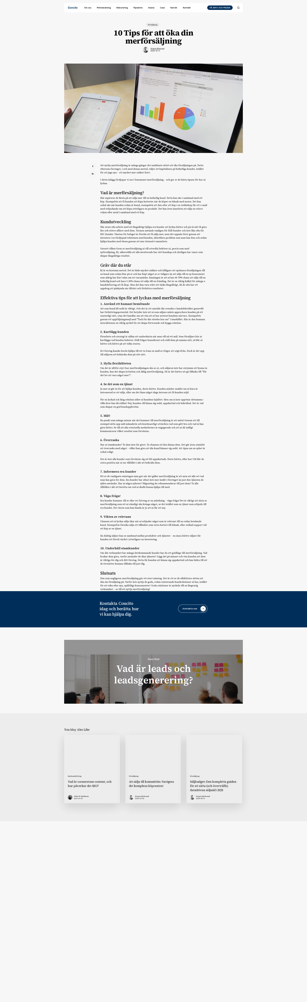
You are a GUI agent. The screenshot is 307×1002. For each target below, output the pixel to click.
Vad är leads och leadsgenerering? (153, 672)
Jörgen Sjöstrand (157, 48)
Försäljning (152, 25)
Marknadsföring (75, 776)
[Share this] (92, 166)
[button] (192, 609)
